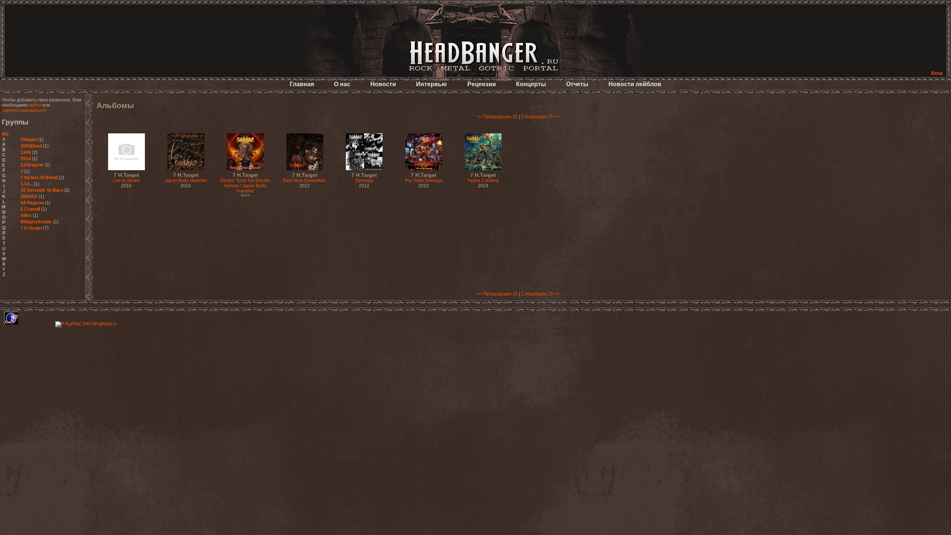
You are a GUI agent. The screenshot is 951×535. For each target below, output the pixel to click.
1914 (25, 158)
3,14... (26, 184)
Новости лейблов (634, 84)
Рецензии (481, 84)
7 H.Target (31, 228)
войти (35, 105)
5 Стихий (30, 209)
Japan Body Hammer (186, 178)
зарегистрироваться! (24, 110)
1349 (25, 152)
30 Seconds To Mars (41, 190)
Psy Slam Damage (423, 178)
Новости (383, 84)
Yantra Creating (483, 178)
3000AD (29, 196)
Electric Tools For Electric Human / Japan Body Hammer (245, 183)
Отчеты (577, 84)
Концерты (531, 84)
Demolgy (364, 178)
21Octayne (31, 165)
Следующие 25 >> (540, 116)
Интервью (431, 84)
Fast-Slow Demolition (304, 178)
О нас (342, 84)
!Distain (28, 139)
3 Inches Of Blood (39, 177)
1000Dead (31, 146)
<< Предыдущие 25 (497, 116)
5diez (26, 215)
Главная (302, 84)
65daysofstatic (36, 221)
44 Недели (32, 202)
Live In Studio (126, 178)
